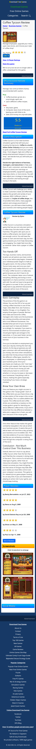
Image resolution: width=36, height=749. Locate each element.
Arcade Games (18, 694)
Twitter (18, 717)
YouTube (18, 720)
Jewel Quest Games (18, 706)
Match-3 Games (18, 703)
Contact (18, 631)
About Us (18, 628)
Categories (13, 15)
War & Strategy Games (18, 682)
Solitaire (18, 676)
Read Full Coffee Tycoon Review (15, 132)
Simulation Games (18, 685)
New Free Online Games (18, 669)
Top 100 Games (18, 640)
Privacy (18, 634)
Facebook (18, 714)
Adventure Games (18, 697)
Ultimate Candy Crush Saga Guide (18, 655)
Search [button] (24, 15)
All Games (18, 646)
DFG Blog (18, 723)
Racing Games (18, 688)
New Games (18, 643)
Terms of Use (18, 637)
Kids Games (18, 691)
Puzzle (18, 673)
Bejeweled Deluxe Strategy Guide (18, 658)
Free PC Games (18, 679)
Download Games (19, 6)
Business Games (15, 26)
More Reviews (9, 541)
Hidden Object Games (18, 700)
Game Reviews (18, 649)
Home (5, 26)
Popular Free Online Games (18, 666)
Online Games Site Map (18, 652)
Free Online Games (19, 11)
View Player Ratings (11, 60)
